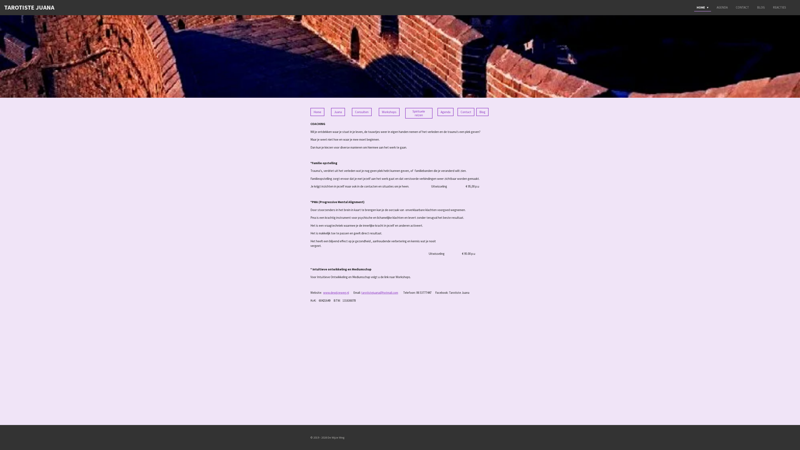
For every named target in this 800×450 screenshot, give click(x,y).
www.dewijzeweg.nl (336, 293)
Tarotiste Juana (29, 7)
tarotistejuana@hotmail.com (379, 293)
